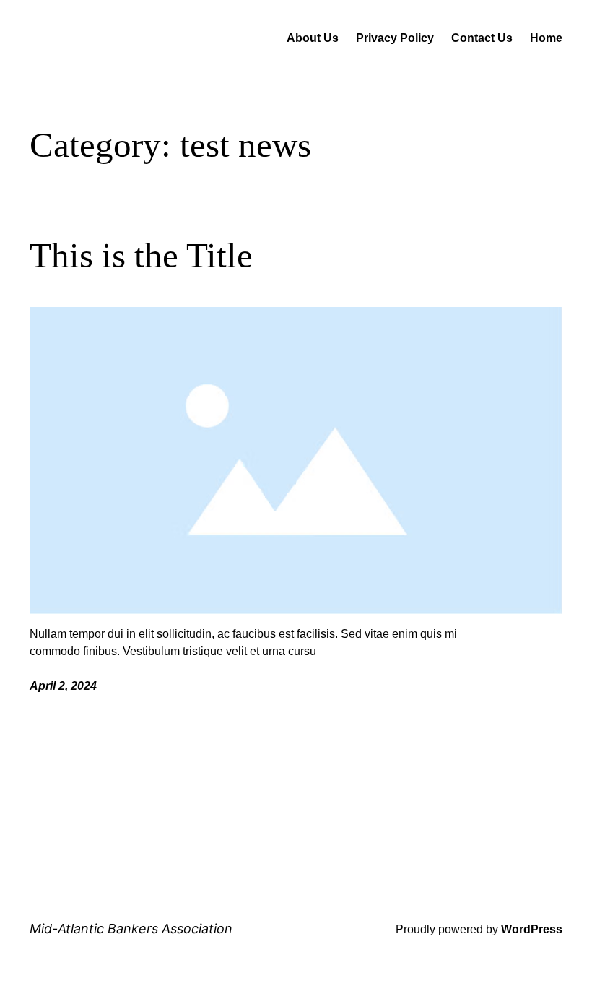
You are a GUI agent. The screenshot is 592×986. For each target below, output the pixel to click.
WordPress (531, 929)
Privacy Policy (395, 38)
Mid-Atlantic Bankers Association (131, 928)
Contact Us (482, 38)
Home (546, 38)
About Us (313, 38)
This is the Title (141, 255)
